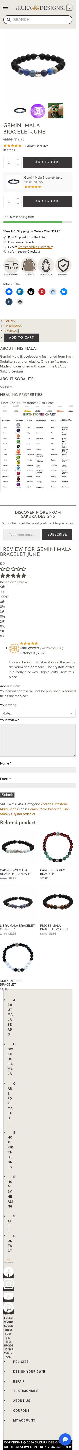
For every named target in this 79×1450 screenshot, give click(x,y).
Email (5, 779)
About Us (21, 1401)
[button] (68, 8)
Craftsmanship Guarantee (35, 247)
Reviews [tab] (11, 331)
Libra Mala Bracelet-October (18, 927)
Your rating (8, 705)
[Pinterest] (8, 1311)
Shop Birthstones (11, 1150)
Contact (12, 1243)
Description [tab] (13, 326)
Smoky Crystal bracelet (17, 814)
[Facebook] (8, 1276)
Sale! (11, 1223)
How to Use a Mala (12, 1059)
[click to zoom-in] (37, 66)
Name (5, 763)
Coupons (21, 1410)
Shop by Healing (11, 1191)
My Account (24, 1420)
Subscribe (57, 534)
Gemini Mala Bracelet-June (48, 809)
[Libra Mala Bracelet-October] (18, 903)
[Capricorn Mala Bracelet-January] (18, 847)
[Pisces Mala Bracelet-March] (58, 903)
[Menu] (9, 7)
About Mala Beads (11, 1017)
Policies (21, 1362)
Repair (19, 1381)
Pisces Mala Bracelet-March (54, 927)
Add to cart (47, 162)
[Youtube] (8, 1299)
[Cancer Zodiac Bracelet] (58, 847)
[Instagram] (8, 1289)
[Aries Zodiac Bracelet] (18, 958)
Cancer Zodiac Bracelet (52, 872)
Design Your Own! (29, 1371)
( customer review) (36, 145)
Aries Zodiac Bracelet (11, 982)
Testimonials (25, 1391)
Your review (9, 720)
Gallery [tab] (9, 321)
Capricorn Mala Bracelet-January (15, 872)
